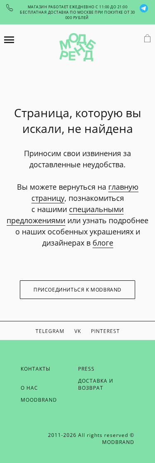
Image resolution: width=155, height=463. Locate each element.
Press (86, 368)
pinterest (105, 331)
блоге (103, 243)
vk (77, 331)
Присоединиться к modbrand (77, 289)
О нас (29, 387)
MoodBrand (39, 399)
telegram (50, 331)
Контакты (35, 368)
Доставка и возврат (95, 384)
